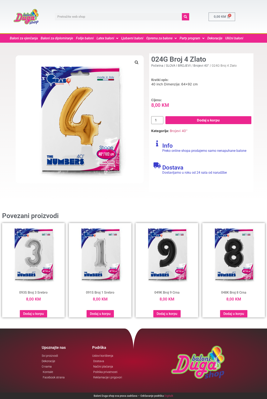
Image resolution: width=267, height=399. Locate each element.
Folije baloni (85, 38)
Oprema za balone (159, 38)
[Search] (185, 16)
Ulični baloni (234, 38)
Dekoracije (214, 38)
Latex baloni (105, 38)
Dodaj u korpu (208, 120)
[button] (136, 62)
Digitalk (168, 395)
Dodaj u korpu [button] (33, 314)
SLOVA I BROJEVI (178, 65)
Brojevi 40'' (201, 65)
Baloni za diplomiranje (57, 38)
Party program (190, 38)
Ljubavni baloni (132, 38)
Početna (157, 65)
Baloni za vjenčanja (24, 38)
